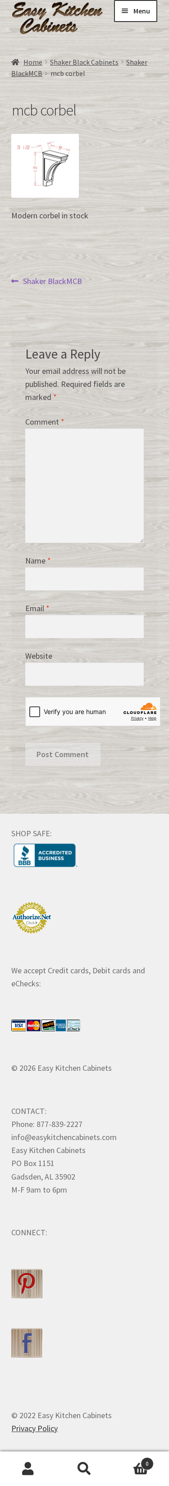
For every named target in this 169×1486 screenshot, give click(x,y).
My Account (28, 1469)
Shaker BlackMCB (52, 281)
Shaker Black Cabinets (84, 62)
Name (38, 560)
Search (84, 1469)
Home (32, 62)
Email (37, 608)
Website (38, 656)
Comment (44, 422)
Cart (131, 1460)
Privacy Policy (34, 1428)
